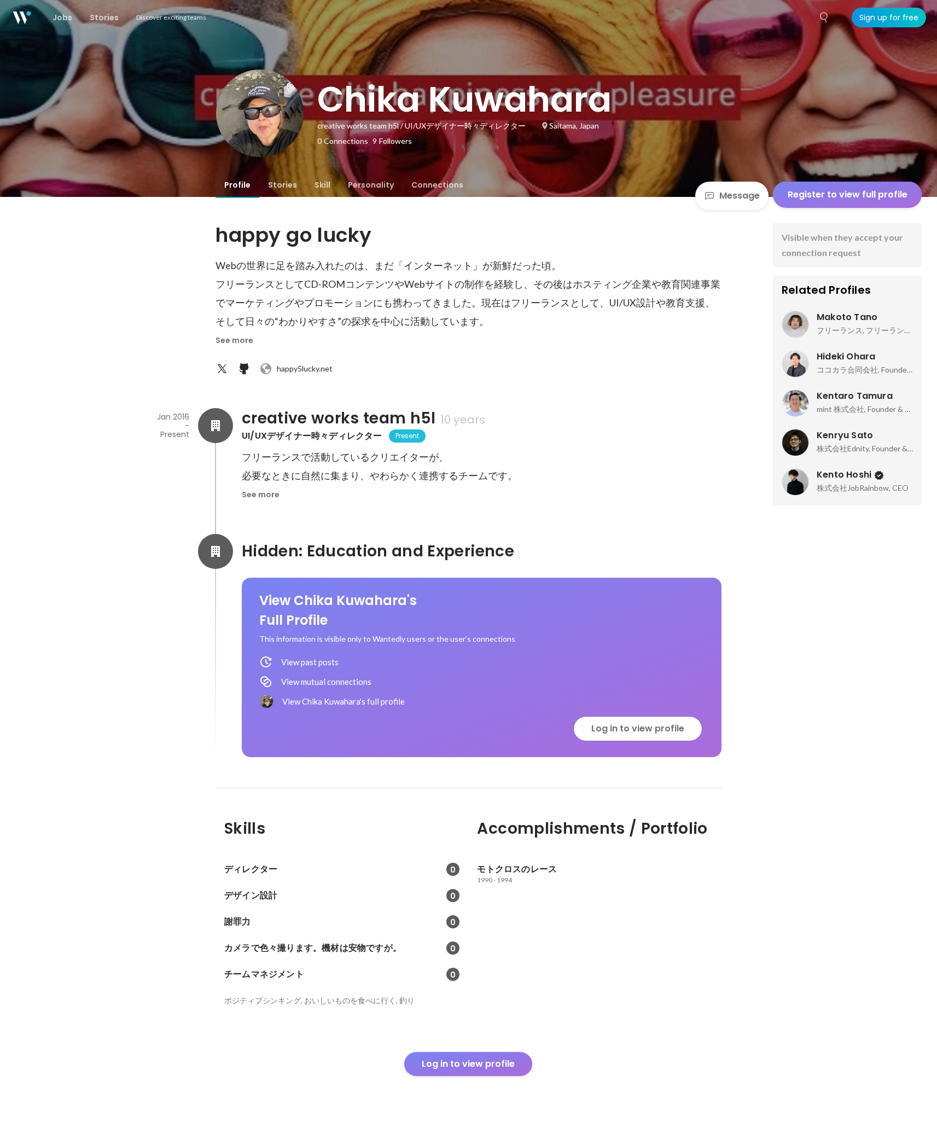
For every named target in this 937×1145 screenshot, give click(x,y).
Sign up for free (888, 17)
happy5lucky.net (305, 368)
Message (739, 195)
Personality (371, 184)
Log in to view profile (637, 728)
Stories (282, 184)
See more (234, 340)
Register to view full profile (847, 194)
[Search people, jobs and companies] (824, 17)
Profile (237, 184)
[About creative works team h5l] (215, 425)
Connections (437, 184)
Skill (322, 184)
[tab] (237, 185)
